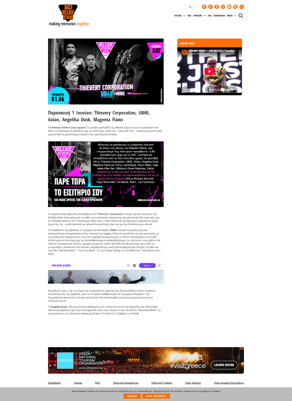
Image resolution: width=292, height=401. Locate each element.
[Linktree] (204, 7)
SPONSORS (197, 15)
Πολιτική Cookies (161, 383)
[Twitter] (235, 7)
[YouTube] (229, 7)
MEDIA (230, 15)
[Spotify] (241, 7)
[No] (288, 394)
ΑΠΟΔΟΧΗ (132, 396)
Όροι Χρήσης (193, 383)
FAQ (209, 15)
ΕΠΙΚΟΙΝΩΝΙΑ (219, 15)
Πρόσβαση (54, 383)
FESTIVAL (178, 15)
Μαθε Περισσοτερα (156, 396)
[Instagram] (223, 7)
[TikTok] (210, 7)
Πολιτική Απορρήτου (125, 383)
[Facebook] (216, 7)
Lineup (78, 383)
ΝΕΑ (189, 15)
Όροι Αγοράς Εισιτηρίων (229, 383)
